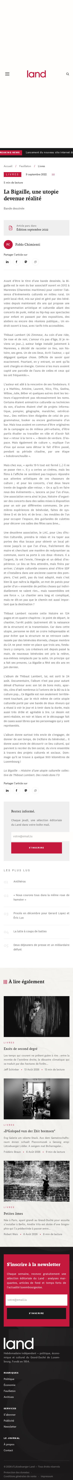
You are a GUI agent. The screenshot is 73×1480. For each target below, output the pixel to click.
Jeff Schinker (11, 1069)
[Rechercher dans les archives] (67, 74)
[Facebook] (16, 261)
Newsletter (10, 1426)
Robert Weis (11, 1234)
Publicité (9, 1421)
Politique (9, 1379)
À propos (9, 1444)
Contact (8, 1450)
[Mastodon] (26, 261)
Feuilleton (25, 166)
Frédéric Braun (12, 1152)
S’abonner (10, 1415)
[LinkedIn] (7, 261)
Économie (9, 1385)
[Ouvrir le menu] (7, 74)
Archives (9, 1397)
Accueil (8, 166)
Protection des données (16, 1472)
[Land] (19, 1343)
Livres (41, 166)
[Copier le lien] (35, 261)
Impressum (47, 1476)
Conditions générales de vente (20, 1476)
